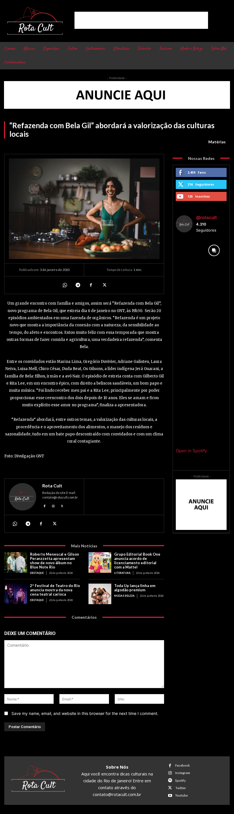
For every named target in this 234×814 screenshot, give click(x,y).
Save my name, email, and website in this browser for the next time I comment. (84, 713)
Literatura (122, 572)
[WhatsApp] (64, 285)
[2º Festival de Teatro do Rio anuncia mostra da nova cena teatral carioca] (15, 594)
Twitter (180, 788)
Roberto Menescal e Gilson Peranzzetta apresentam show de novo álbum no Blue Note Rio (54, 560)
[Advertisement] (141, 20)
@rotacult (206, 217)
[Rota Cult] (22, 496)
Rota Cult (52, 485)
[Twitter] (104, 285)
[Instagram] (53, 505)
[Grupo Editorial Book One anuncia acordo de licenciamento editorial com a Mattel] (99, 562)
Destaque (37, 572)
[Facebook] (90, 285)
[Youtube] (170, 795)
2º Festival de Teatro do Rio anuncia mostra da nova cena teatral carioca (55, 589)
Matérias (217, 141)
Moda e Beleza (124, 595)
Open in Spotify (191, 450)
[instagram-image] (188, 250)
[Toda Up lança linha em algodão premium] (99, 594)
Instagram (182, 773)
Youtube (181, 795)
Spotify (180, 780)
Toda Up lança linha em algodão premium (134, 587)
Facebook (182, 765)
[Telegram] (77, 285)
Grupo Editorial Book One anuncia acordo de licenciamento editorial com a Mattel (137, 560)
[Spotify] (170, 780)
